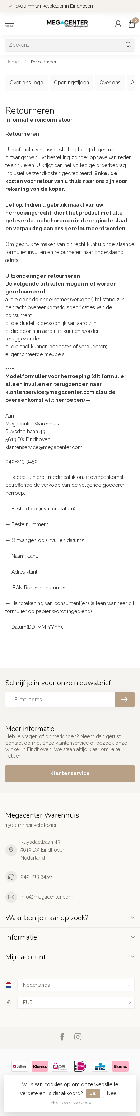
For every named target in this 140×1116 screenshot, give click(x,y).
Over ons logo (26, 82)
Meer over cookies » (71, 1102)
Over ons (110, 82)
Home (12, 62)
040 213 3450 (36, 876)
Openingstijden (71, 82)
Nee (111, 1093)
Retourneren (44, 62)
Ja (93, 1093)
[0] (132, 24)
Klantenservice (70, 773)
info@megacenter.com (46, 897)
